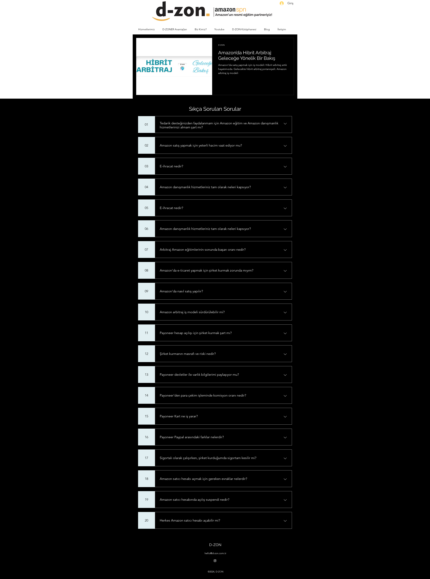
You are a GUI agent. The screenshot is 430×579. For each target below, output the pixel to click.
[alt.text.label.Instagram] (215, 560)
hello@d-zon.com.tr (215, 553)
